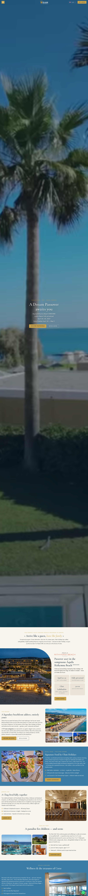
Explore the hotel (8, 738)
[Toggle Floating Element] (83, 892)
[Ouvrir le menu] (3, 2)
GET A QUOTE (82, 2)
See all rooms (23, 738)
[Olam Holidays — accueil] (44, 2)
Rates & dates (53, 326)
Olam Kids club (55, 854)
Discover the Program (38, 326)
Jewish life (6, 818)
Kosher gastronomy (53, 779)
